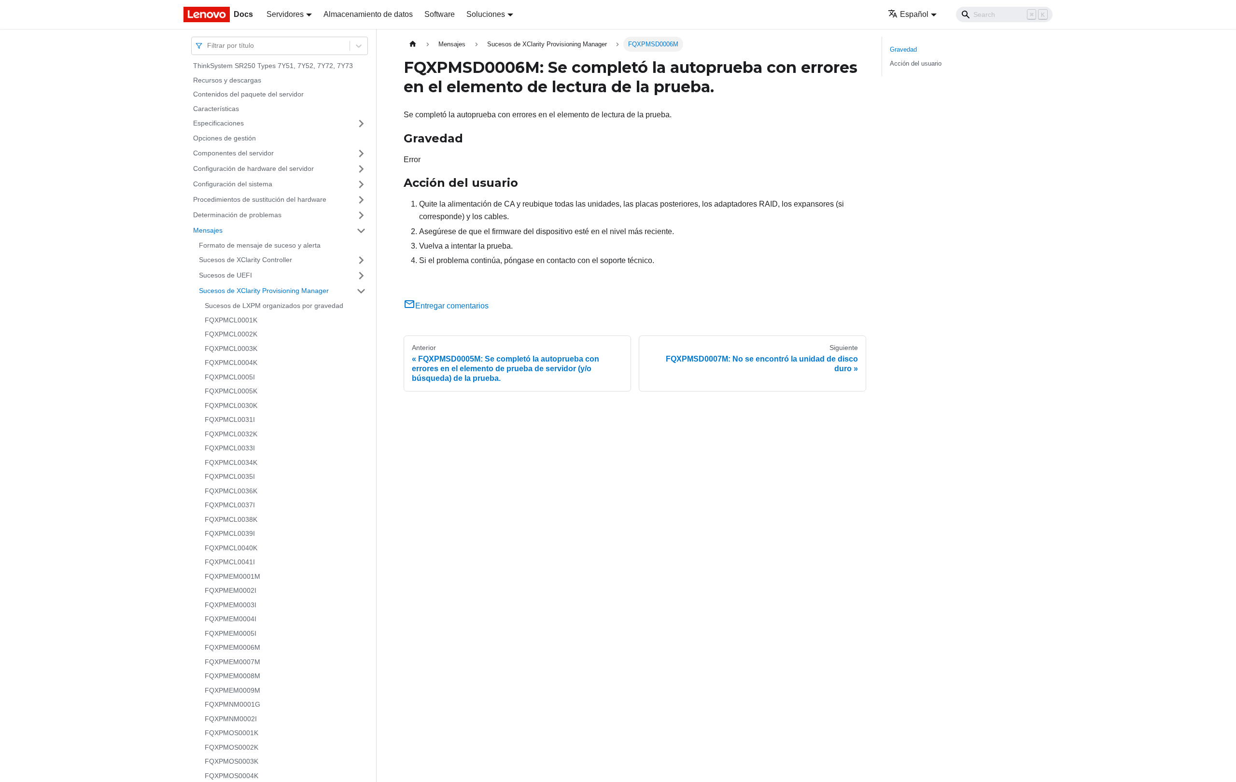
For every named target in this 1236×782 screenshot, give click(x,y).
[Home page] (413, 44)
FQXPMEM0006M (232, 647)
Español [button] (914, 14)
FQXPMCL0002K (231, 334)
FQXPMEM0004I (230, 619)
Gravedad (903, 49)
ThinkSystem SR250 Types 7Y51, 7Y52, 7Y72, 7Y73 (273, 66)
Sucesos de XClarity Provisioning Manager (264, 290)
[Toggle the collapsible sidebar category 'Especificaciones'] (361, 123)
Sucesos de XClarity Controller (245, 260)
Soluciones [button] (485, 14)
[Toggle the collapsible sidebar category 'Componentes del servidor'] (361, 153)
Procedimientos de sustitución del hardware (259, 199)
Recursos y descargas (227, 80)
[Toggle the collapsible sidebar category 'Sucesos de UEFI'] (361, 275)
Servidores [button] (285, 14)
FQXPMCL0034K (231, 462)
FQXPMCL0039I (230, 533)
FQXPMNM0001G (232, 704)
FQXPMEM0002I (230, 590)
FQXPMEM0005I (230, 633)
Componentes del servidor (233, 153)
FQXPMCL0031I (230, 419)
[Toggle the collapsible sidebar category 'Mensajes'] (361, 230)
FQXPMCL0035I (230, 476)
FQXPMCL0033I (230, 448)
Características (216, 108)
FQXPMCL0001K (231, 320)
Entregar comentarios (452, 306)
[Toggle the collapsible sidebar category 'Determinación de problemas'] (361, 215)
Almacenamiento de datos (368, 14)
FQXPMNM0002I (231, 719)
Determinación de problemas (237, 215)
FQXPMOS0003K (231, 761)
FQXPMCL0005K (231, 391)
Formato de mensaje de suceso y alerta (260, 245)
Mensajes (208, 230)
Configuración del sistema (232, 184)
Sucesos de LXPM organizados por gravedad (274, 305)
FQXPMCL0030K (231, 405)
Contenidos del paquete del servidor (248, 94)
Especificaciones (218, 123)
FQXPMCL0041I (230, 562)
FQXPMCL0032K (231, 434)
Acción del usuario (915, 63)
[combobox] (208, 45)
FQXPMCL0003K (231, 348)
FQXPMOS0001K (231, 733)
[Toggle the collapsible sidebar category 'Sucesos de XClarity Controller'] (361, 260)
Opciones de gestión (224, 138)
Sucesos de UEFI (225, 275)
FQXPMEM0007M (232, 662)
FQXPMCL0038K (231, 519)
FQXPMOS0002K (231, 747)
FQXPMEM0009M (232, 690)
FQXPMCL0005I (230, 377)
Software (439, 14)
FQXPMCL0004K (231, 362)
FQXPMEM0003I (230, 605)
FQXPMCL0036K (231, 491)
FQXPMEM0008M (232, 676)
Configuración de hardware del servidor (253, 168)
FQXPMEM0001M (232, 576)
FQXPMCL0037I (230, 505)
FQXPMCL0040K (231, 548)
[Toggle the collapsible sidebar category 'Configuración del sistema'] (361, 184)
